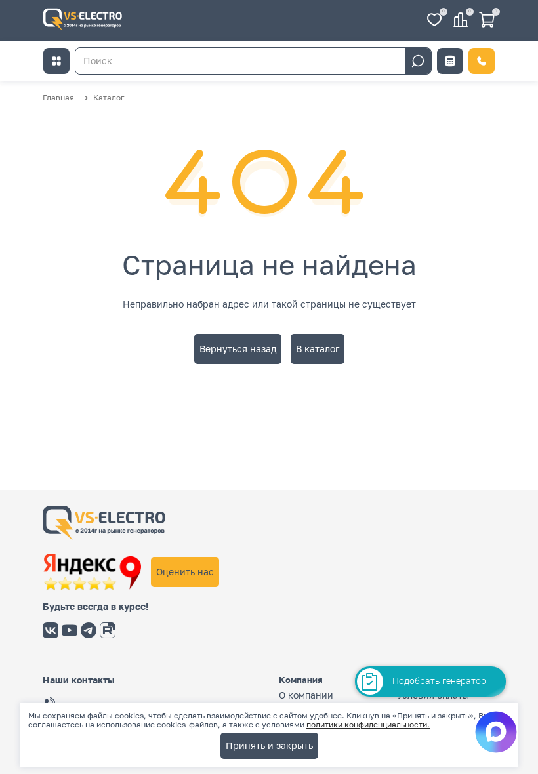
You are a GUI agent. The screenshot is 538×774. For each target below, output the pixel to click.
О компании (306, 695)
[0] (434, 21)
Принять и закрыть (269, 745)
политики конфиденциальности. (368, 724)
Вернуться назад (237, 348)
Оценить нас (185, 571)
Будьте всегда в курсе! (95, 606)
